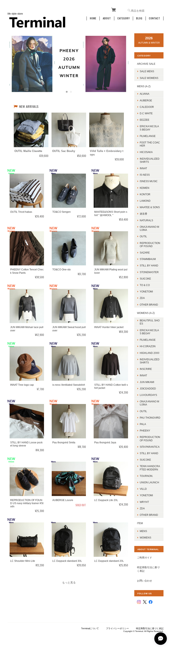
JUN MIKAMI (147, 382)
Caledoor (147, 107)
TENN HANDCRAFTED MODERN (150, 468)
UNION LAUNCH (149, 482)
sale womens (149, 78)
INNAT (143, 168)
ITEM (140, 523)
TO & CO (145, 285)
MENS (143, 531)
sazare (145, 252)
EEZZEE (144, 119)
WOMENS (145, 537)
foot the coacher (150, 144)
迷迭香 (143, 213)
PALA (143, 424)
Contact (154, 18)
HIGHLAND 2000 (149, 353)
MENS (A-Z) (144, 86)
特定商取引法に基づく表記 (148, 569)
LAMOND (145, 200)
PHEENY (145, 430)
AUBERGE (146, 100)
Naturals (146, 220)
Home (93, 18)
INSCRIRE (146, 369)
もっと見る (69, 582)
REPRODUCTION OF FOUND (150, 244)
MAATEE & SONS (150, 207)
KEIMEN (144, 187)
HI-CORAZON (148, 346)
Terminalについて (90, 628)
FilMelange (148, 136)
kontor (145, 194)
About (107, 18)
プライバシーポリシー (117, 628)
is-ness (145, 174)
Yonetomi (146, 291)
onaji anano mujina (149, 228)
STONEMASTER (149, 272)
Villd (143, 488)
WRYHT (144, 502)
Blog (139, 18)
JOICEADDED (148, 388)
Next (123, 59)
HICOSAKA (146, 152)
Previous (15, 59)
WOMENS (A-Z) (146, 313)
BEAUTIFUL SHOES (150, 322)
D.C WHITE (146, 113)
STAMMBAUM (148, 259)
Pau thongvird (150, 417)
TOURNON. (146, 476)
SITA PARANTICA (150, 446)
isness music (149, 181)
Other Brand (149, 304)
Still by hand (149, 265)
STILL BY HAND (149, 453)
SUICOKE (145, 278)
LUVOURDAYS (148, 395)
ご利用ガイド (144, 557)
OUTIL (143, 236)
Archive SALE (146, 63)
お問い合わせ (144, 580)
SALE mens (147, 71)
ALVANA (144, 93)
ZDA (142, 298)
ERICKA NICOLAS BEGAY (149, 128)
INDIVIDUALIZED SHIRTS (150, 160)
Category (123, 18)
